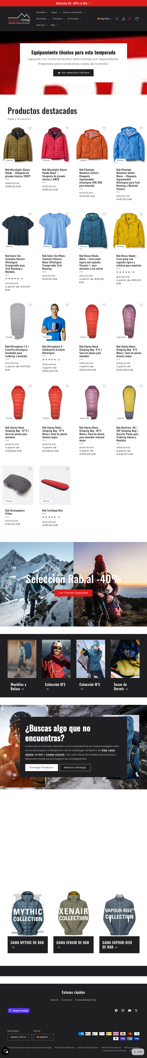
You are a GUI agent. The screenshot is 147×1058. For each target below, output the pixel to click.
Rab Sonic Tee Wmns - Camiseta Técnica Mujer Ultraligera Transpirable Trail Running (54, 262)
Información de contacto (114, 1051)
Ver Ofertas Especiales (73, 592)
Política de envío (132, 1048)
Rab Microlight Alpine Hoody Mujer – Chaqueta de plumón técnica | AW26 (54, 174)
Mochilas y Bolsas (18, 686)
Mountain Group (22, 1048)
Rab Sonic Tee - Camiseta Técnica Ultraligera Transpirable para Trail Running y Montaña (15, 263)
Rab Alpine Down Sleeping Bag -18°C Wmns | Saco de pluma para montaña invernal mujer (92, 434)
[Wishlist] (130, 18)
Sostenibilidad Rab (85, 999)
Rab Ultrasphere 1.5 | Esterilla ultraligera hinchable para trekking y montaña (17, 351)
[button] (42, 12)
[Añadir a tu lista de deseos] (30, 128)
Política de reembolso (65, 1048)
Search (55, 999)
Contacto (66, 999)
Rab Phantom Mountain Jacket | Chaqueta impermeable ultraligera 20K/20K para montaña (90, 177)
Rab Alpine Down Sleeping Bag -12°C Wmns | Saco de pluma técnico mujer (54, 432)
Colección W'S (89, 684)
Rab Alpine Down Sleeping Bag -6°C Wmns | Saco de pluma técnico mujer (128, 351)
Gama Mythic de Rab (27, 942)
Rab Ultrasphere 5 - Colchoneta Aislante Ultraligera (53, 349)
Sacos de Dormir (120, 686)
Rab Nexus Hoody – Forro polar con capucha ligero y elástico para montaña (128, 260)
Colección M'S (55, 684)
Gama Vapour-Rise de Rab (117, 944)
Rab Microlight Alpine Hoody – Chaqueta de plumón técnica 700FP (18, 173)
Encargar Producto (42, 767)
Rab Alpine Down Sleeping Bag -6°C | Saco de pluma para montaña (90, 351)
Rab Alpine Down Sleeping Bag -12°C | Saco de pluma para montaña (17, 432)
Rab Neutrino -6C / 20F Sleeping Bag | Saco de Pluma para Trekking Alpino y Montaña (127, 434)
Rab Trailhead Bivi (52, 510)
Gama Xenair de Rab (72, 942)
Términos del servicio (111, 1048)
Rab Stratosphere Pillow (15, 512)
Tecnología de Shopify (41, 1048)
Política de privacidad (88, 1048)
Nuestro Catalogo (75, 767)
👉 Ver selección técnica (73, 72)
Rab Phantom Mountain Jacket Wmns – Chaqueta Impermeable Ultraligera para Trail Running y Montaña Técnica (128, 179)
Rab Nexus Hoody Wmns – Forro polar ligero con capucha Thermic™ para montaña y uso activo (91, 262)
